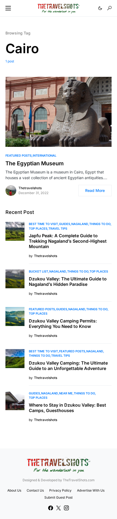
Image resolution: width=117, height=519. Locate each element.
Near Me (66, 393)
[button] (8, 8)
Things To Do (99, 224)
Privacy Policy (60, 490)
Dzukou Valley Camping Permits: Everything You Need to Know (63, 323)
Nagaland (79, 224)
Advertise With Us (90, 490)
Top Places (38, 228)
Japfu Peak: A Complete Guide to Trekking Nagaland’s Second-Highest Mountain (68, 241)
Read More (95, 190)
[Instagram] (66, 507)
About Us (14, 490)
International (44, 155)
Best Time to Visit (43, 224)
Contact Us (35, 490)
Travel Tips (57, 228)
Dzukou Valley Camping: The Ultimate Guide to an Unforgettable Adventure (68, 365)
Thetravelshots (30, 188)
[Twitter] (58, 507)
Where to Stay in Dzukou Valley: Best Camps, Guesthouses (67, 407)
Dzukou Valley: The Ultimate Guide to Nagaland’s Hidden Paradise (68, 281)
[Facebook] (50, 507)
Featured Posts (18, 155)
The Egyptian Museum (34, 163)
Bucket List (38, 271)
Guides (64, 224)
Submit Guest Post (58, 497)
